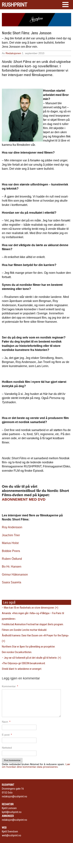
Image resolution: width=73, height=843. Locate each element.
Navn (6, 721)
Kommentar (10, 686)
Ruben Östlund (12, 558)
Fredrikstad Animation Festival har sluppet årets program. (33, 624)
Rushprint (14, 4)
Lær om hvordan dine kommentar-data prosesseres (36, 765)
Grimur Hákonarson (15, 574)
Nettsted (7, 747)
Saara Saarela (11, 582)
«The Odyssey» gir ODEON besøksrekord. (23, 663)
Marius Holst (10, 543)
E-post (7, 734)
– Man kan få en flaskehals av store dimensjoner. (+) (30, 607)
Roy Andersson (12, 527)
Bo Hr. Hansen (11, 566)
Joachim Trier (11, 535)
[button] (65, 4)
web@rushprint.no (11, 835)
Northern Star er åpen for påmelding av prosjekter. (28, 646)
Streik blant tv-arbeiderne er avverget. (22, 669)
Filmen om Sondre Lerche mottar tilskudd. (24, 630)
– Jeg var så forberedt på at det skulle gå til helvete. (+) (31, 657)
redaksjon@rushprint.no (14, 796)
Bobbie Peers (11, 551)
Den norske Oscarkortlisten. (17, 652)
